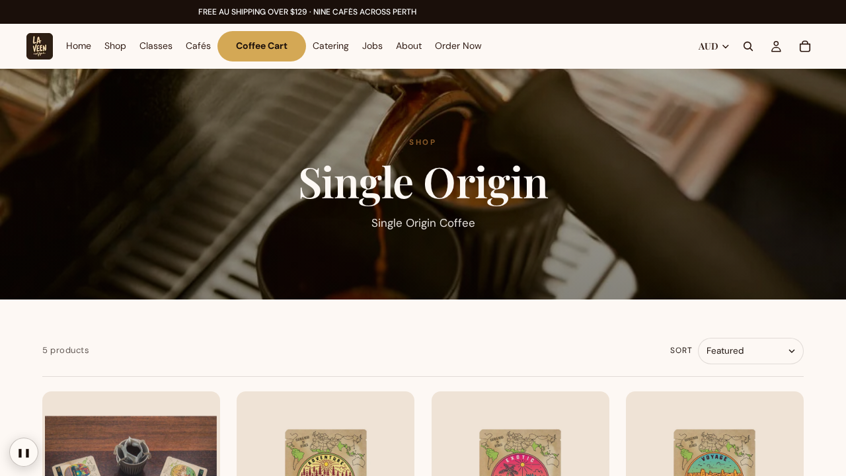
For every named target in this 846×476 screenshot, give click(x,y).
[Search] (748, 46)
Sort (681, 350)
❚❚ (24, 452)
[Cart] (805, 46)
